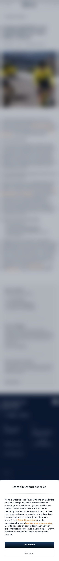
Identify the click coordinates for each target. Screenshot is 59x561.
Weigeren (29, 553)
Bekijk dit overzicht (27, 520)
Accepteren (29, 544)
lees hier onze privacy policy (38, 523)
